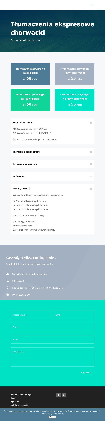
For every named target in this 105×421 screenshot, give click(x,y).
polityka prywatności (19, 405)
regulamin (14, 401)
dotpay (13, 398)
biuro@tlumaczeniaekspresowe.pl (30, 274)
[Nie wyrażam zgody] (102, 414)
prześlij (86, 372)
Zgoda (52, 417)
